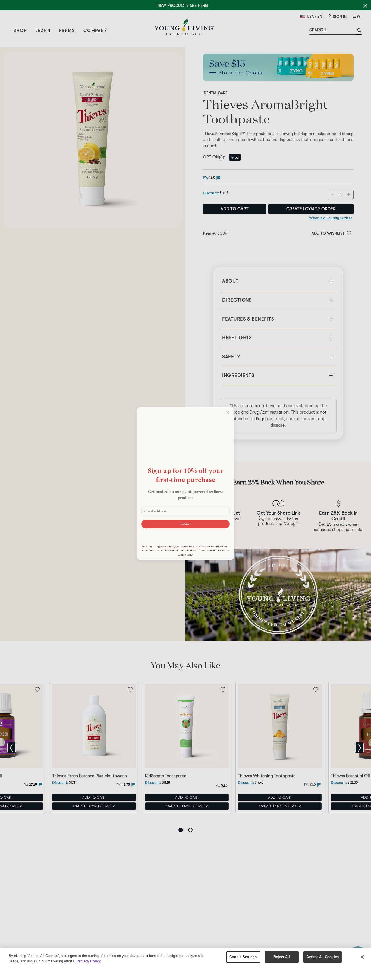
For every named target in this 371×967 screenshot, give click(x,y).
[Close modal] (227, 412)
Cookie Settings (243, 957)
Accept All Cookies (322, 957)
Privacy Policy (89, 961)
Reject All (281, 957)
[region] (185, 957)
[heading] (185, 475)
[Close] (362, 957)
